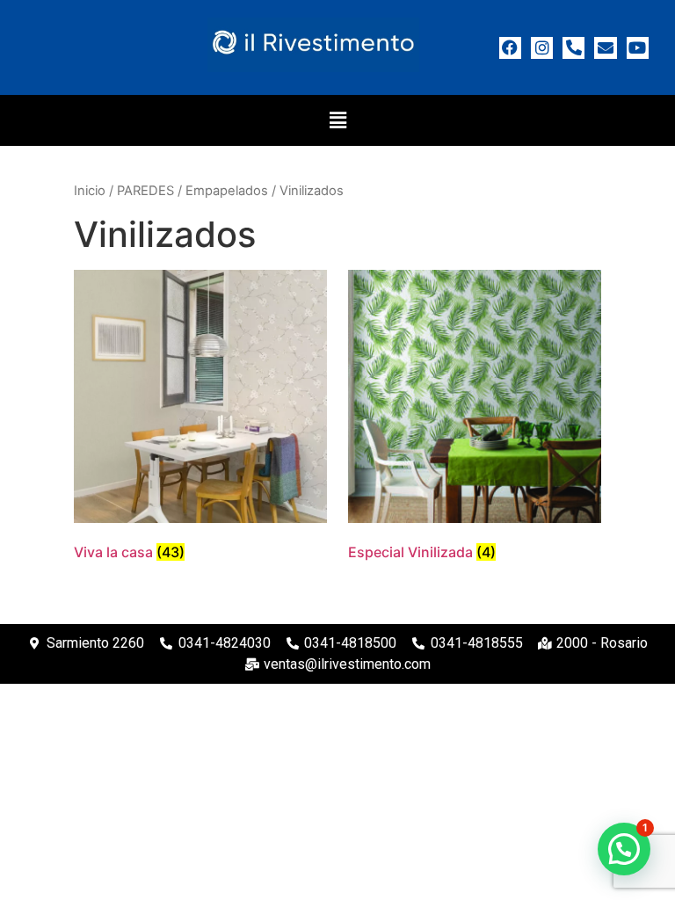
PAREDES (145, 191)
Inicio (89, 191)
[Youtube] (638, 48)
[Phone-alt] (573, 48)
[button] (337, 120)
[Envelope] (605, 48)
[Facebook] (510, 48)
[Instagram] (542, 48)
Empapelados (226, 191)
